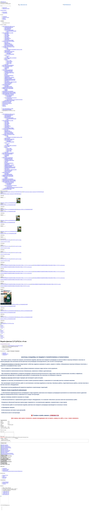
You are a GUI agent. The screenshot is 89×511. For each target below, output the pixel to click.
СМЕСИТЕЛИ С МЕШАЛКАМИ (10, 169)
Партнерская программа (6, 102)
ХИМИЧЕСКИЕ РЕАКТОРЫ (10, 80)
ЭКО (7, 48)
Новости (4, 18)
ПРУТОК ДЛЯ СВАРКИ (9, 30)
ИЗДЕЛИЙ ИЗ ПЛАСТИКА (9, 100)
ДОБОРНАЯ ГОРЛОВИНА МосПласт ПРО (14, 49)
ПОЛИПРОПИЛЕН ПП (9, 27)
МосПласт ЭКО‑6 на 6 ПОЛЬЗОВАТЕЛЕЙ (8, 204)
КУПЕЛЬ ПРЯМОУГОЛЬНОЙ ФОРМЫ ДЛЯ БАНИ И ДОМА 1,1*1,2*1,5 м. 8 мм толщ (16, 279)
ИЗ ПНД (6, 74)
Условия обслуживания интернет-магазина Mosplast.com (12, 471)
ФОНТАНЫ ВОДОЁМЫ (9, 40)
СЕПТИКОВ (9, 96)
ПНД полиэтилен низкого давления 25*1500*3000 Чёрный (10, 193)
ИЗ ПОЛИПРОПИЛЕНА (9, 75)
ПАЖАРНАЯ (7, 76)
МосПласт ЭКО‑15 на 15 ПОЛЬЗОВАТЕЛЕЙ (8, 233)
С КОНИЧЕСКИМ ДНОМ (9, 72)
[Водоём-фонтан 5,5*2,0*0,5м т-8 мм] (7, 323)
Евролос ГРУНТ (9, 61)
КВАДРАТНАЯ (7, 130)
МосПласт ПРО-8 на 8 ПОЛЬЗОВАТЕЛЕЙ (7, 312)
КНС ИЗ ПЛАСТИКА (8, 52)
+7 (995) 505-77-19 (5, 492)
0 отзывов (2, 343)
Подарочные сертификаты (7, 103)
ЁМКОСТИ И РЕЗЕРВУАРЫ (7, 69)
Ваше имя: (2, 431)
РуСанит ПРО (7, 58)
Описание (4, 352)
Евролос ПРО (9, 62)
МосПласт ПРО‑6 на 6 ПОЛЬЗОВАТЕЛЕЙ (7, 318)
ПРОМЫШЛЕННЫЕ (10, 54)
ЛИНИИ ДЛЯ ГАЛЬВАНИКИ (7, 88)
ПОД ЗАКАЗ (7, 168)
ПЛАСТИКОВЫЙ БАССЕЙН (7, 32)
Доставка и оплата (5, 17)
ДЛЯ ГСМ (6, 73)
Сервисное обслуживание (9, 94)
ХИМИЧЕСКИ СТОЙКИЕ (9, 77)
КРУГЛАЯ (6, 42)
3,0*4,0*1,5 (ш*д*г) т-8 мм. (5, 260)
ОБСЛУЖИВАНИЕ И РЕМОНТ (8, 181)
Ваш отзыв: (2, 436)
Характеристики (5, 353)
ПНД (7, 119)
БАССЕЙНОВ (9, 95)
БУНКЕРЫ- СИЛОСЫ (9, 71)
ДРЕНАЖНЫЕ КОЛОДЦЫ (9, 51)
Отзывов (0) (4, 354)
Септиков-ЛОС (9, 98)
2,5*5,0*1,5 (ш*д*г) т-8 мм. (5, 241)
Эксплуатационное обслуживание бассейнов (14, 99)
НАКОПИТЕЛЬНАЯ (8, 82)
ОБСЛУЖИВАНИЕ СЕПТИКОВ (10, 57)
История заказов (5, 482)
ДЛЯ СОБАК (7, 37)
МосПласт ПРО (7, 50)
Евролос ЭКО (9, 63)
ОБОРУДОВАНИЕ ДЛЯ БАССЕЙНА (9, 93)
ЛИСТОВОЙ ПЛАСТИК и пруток (8, 26)
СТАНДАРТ (7, 67)
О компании (4, 16)
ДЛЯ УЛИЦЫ (7, 35)
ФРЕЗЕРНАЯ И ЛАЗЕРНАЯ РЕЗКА (9, 92)
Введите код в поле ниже (5, 440)
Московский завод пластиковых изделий (15, 345)
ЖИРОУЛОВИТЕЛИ (6, 84)
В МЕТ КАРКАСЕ (8, 83)
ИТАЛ (6, 55)
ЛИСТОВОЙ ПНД (8, 28)
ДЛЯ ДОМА (7, 34)
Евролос (6, 59)
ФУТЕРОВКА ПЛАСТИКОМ (7, 91)
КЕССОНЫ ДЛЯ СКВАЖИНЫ (8, 65)
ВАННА (6, 89)
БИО (7, 144)
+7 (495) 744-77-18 (5, 491)
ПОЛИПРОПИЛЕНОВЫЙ (11, 118)
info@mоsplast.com (5, 494)
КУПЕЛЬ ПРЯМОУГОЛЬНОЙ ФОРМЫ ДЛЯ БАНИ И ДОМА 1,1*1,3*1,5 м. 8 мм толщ (16, 273)
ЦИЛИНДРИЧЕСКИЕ (9, 70)
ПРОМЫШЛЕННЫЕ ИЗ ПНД (10, 79)
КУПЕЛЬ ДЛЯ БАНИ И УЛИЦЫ (8, 41)
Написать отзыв (7, 343)
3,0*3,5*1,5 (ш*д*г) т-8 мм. (5, 254)
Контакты (4, 19)
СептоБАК (6, 64)
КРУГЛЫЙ (6, 33)
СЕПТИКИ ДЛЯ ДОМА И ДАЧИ (8, 46)
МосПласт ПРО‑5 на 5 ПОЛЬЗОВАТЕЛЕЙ (7, 306)
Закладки (4, 483)
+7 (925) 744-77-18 (5, 493)
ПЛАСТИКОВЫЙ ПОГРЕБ (7, 66)
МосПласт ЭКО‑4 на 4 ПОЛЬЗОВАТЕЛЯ (7, 222)
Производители (5, 104)
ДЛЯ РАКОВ (7, 39)
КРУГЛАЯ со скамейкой (9, 44)
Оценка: (1, 438)
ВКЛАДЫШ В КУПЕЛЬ (9, 45)
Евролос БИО (9, 60)
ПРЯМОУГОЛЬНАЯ (8, 131)
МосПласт (6, 47)
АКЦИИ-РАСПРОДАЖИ (6, 101)
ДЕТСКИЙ (6, 36)
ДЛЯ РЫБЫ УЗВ (8, 38)
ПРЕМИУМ (7, 68)
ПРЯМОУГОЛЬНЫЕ (8, 78)
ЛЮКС (6, 156)
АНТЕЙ (8, 143)
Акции (3, 476)
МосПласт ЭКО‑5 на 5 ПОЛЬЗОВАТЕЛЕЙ (8, 211)
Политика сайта (5, 470)
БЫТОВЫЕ (9, 53)
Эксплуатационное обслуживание (11, 97)
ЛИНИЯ (6, 90)
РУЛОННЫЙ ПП (8, 29)
